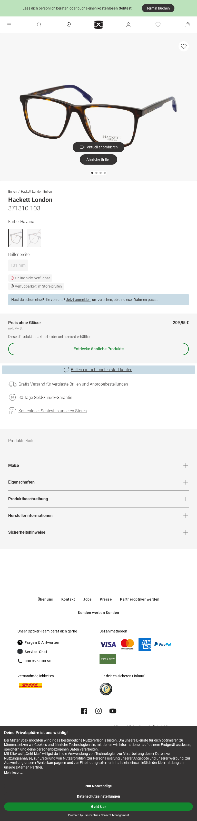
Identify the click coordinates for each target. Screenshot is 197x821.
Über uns (45, 599)
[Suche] (39, 24)
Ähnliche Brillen (98, 159)
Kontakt (68, 599)
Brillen (12, 191)
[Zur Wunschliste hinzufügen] (184, 46)
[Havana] (15, 238)
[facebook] (84, 711)
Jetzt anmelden (78, 300)
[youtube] (113, 711)
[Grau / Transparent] (34, 238)
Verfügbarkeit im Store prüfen (38, 286)
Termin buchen (158, 8)
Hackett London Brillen (36, 191)
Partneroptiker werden (140, 599)
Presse (106, 599)
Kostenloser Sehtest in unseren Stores (52, 411)
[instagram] (98, 711)
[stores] (69, 25)
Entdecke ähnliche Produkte (99, 348)
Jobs (87, 599)
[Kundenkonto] (128, 25)
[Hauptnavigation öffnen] (9, 24)
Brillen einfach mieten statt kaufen (101, 369)
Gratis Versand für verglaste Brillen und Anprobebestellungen (73, 384)
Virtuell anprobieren (102, 147)
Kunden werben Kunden (98, 613)
